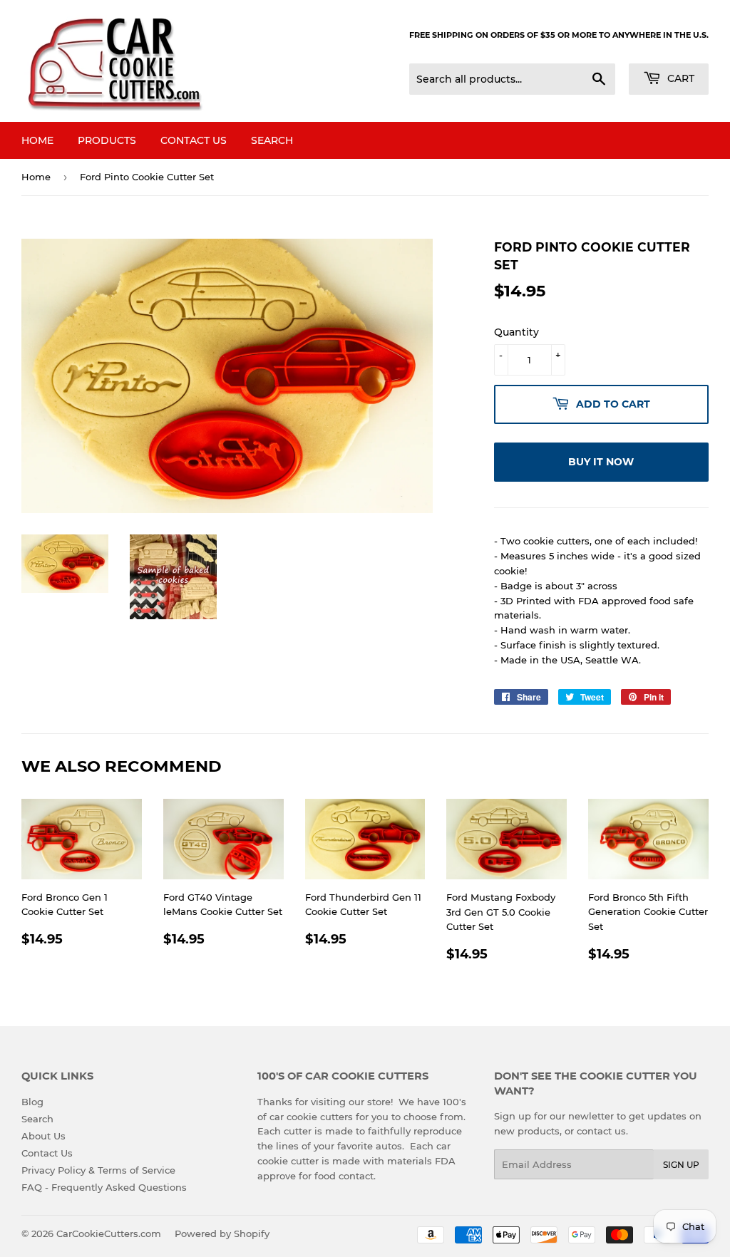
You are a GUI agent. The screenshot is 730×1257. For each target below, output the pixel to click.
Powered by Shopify (222, 1233)
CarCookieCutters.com (108, 1233)
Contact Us (193, 140)
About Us (43, 1136)
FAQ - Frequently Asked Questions (104, 1187)
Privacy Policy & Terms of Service (98, 1170)
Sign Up (681, 1164)
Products (107, 140)
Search (272, 140)
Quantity (516, 332)
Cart (679, 78)
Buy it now (601, 461)
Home (37, 140)
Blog (32, 1101)
